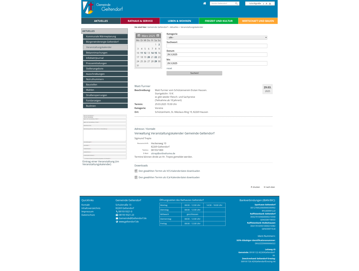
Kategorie (172, 33)
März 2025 (148, 36)
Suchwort (172, 42)
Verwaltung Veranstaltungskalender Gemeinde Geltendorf (174, 133)
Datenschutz (88, 214)
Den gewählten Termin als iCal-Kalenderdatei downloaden (169, 177)
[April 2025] (157, 36)
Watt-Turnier (142, 86)
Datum (170, 50)
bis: (169, 59)
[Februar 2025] (138, 36)
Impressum (87, 211)
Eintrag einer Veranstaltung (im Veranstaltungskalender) (100, 163)
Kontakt (85, 204)
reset (169, 68)
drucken (256, 187)
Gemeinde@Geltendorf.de (133, 218)
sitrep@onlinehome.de (163, 153)
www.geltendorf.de (129, 221)
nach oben (270, 187)
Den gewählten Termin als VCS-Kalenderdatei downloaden (169, 170)
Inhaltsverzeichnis (90, 208)
